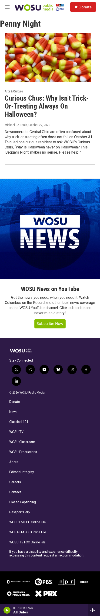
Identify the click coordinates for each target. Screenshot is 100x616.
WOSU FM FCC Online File (27, 522)
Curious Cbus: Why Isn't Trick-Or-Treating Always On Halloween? (47, 106)
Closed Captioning (22, 502)
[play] (7, 610)
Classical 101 (18, 422)
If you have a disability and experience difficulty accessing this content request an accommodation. (46, 553)
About (13, 462)
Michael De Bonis (16, 125)
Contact (15, 492)
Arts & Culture (14, 91)
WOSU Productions (23, 452)
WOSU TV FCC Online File (27, 542)
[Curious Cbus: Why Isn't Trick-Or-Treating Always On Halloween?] (48, 57)
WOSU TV (16, 432)
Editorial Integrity (21, 472)
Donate (85, 7)
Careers (15, 482)
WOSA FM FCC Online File (27, 532)
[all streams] (94, 610)
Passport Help (19, 512)
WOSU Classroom (22, 442)
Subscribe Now (50, 323)
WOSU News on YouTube (50, 288)
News (13, 412)
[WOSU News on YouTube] (50, 229)
